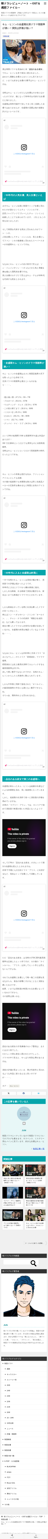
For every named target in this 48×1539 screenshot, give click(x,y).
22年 (8, 1401)
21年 (8, 1407)
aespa (9, 1472)
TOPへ (36, 1537)
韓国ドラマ (8, 1363)
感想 (8, 1369)
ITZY (8, 1477)
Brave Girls (11, 1483)
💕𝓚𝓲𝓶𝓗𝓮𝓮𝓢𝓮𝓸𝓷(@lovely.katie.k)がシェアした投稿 (24, 181)
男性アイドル (12, 1494)
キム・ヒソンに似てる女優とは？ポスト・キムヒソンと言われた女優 (34, 1225)
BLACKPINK (11, 1466)
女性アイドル (12, 1488)
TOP (23, 1517)
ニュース (10, 1429)
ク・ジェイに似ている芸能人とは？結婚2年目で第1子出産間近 (36, 1243)
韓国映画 (7, 1439)
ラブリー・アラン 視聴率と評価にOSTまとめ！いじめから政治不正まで (12, 1203)
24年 (8, 1391)
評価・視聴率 (12, 1434)
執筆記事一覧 (39, 1149)
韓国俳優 (7, 1450)
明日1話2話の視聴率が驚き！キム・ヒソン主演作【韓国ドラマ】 (34, 1180)
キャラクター (12, 1374)
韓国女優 (6, 36)
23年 (8, 1396)
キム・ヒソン (14, 1086)
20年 (8, 1412)
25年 (8, 1385)
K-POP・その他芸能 (11, 1461)
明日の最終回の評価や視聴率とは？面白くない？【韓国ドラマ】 (34, 1203)
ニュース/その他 (13, 1499)
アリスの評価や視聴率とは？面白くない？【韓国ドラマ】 (12, 1225)
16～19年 (10, 1418)
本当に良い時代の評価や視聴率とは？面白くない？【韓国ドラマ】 (12, 1180)
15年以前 (10, 1423)
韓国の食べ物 (9, 1456)
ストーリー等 (12, 1380)
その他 (6, 1504)
